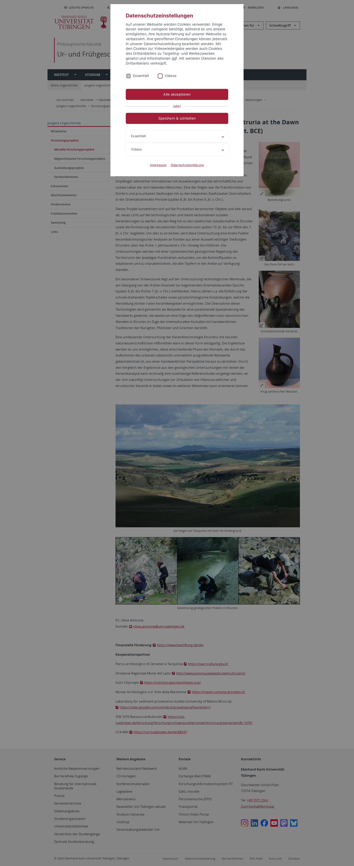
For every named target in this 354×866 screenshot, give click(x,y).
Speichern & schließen (177, 118)
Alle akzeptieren (177, 94)
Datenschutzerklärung (187, 165)
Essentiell (141, 76)
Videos (171, 76)
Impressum (158, 165)
